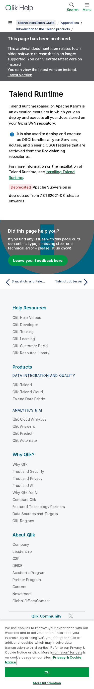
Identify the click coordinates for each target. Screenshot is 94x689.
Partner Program (27, 579)
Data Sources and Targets (35, 514)
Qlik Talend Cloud (28, 392)
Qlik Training (23, 332)
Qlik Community (46, 616)
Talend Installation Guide (36, 23)
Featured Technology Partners (39, 506)
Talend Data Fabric (29, 399)
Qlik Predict (22, 433)
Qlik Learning (24, 339)
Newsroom (22, 594)
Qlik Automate (25, 440)
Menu (87, 10)
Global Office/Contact (31, 601)
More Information (47, 683)
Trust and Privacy (28, 478)
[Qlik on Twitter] (71, 616)
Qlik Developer (25, 324)
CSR (16, 558)
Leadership (22, 551)
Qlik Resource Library (31, 353)
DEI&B (18, 565)
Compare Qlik (24, 499)
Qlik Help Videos (27, 317)
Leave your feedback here (38, 260)
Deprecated (21, 187)
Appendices (70, 23)
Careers (19, 587)
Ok (47, 672)
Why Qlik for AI (25, 492)
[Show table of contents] (10, 22)
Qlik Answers (24, 426)
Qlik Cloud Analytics (29, 419)
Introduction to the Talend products (43, 29)
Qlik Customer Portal (30, 346)
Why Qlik (20, 464)
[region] (47, 654)
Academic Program (29, 572)
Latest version (20, 74)
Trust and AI (23, 485)
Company (21, 544)
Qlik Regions (23, 521)
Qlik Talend (22, 385)
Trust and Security (28, 471)
